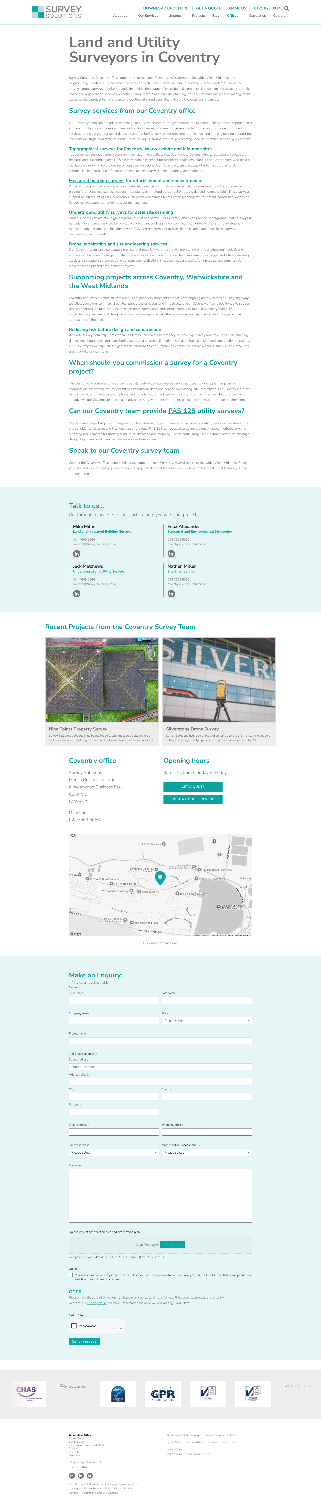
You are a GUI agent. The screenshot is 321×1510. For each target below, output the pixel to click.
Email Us (237, 8)
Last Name (169, 993)
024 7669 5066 (84, 540)
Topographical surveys (92, 149)
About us (120, 16)
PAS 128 (181, 411)
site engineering (132, 244)
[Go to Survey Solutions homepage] (57, 12)
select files (172, 1244)
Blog (216, 16)
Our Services (148, 16)
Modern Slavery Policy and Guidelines (188, 1454)
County (166, 1089)
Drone (75, 244)
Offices (232, 16)
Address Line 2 (79, 1075)
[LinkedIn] (81, 1476)
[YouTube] (90, 1476)
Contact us (257, 16)
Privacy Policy (97, 1303)
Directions (78, 812)
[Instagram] (72, 1476)
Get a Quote (208, 8)
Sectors (175, 16)
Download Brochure (165, 8)
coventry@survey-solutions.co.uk (94, 544)
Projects (198, 16)
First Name (76, 993)
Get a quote (193, 787)
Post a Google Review (193, 799)
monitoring (95, 244)
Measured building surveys (96, 181)
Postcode (75, 1104)
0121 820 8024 (267, 8)
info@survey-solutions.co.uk (85, 1462)
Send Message (84, 1341)
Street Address (78, 1060)
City (71, 1089)
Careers (279, 16)
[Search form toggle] (286, 8)
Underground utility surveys (98, 212)
